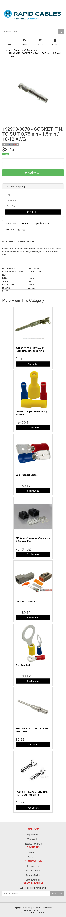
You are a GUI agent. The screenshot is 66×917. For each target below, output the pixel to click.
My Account (33, 834)
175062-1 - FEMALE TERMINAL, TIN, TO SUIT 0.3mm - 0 (32, 793)
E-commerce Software (29, 913)
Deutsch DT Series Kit (27, 601)
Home (7, 50)
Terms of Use (33, 866)
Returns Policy (33, 875)
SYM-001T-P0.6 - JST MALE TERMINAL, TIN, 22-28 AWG (30, 349)
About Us (33, 852)
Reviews (9, 229)
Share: (6, 144)
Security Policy (33, 879)
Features (25, 223)
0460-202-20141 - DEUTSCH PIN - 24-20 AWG (33, 730)
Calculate (34, 212)
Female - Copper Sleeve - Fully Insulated (31, 413)
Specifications (42, 223)
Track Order (33, 839)
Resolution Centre (33, 843)
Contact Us (33, 857)
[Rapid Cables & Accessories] (33, 12)
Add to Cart (34, 172)
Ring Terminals (23, 665)
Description (10, 223)
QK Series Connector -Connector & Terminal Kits (33, 540)
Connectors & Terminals (25, 50)
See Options (33, 427)
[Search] (61, 31)
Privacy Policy (33, 870)
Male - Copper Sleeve (27, 474)
